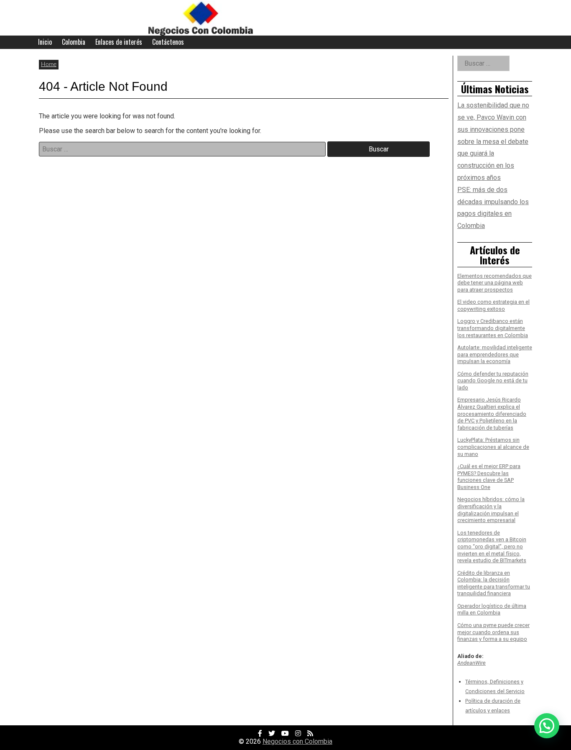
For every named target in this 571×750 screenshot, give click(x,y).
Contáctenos (168, 42)
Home (48, 64)
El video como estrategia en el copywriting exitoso (493, 305)
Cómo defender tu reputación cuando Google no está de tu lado (492, 381)
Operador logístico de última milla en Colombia (491, 609)
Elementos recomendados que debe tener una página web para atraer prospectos (494, 283)
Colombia (73, 42)
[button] (546, 725)
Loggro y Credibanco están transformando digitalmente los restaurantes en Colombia (492, 328)
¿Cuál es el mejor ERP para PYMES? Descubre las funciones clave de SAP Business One (488, 476)
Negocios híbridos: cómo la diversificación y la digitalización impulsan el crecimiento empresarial (491, 509)
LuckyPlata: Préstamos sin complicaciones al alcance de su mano (493, 447)
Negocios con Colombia (297, 741)
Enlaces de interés (118, 42)
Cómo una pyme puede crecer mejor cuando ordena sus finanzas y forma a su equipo (493, 632)
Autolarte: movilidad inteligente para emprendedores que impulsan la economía (494, 354)
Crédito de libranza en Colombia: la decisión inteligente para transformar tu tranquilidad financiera (493, 583)
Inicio (45, 42)
